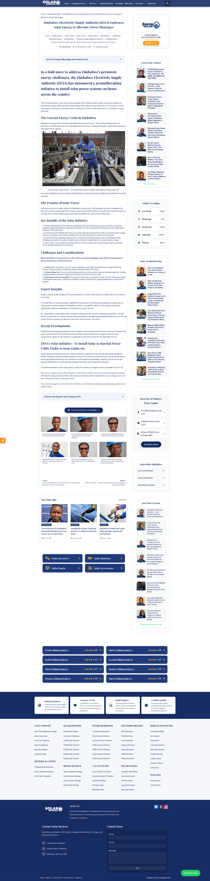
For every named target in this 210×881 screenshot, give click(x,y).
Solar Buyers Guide (70, 731)
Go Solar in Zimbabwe (71, 736)
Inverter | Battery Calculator (103, 776)
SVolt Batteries (127, 736)
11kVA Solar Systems (71, 758)
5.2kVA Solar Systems (71, 749)
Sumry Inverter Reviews (101, 754)
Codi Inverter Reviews (100, 731)
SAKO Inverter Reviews (101, 758)
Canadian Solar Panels (129, 771)
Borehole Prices (98, 789)
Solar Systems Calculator (101, 771)
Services (92, 3)
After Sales (129, 3)
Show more (122, 500)
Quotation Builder (99, 780)
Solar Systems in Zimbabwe (84, 410)
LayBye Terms (155, 758)
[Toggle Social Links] (2, 440)
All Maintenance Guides (150, 379)
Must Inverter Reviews (101, 736)
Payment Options (156, 763)
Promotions (154, 740)
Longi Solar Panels (128, 785)
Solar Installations (41, 745)
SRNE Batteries (127, 754)
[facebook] (156, 807)
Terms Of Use (155, 785)
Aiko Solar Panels (127, 789)
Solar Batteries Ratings (72, 776)
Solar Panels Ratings (71, 785)
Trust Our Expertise (42, 740)
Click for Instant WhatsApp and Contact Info (67, 59)
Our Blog (119, 3)
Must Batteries (127, 731)
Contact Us (151, 3)
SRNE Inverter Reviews (101, 749)
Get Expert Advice (151, 444)
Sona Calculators (145, 478)
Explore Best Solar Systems (150, 624)
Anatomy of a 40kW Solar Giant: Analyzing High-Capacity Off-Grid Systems (112, 531)
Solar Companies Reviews (44, 771)
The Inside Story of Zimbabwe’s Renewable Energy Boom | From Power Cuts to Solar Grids (54, 531)
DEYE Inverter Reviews (101, 745)
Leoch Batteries (127, 749)
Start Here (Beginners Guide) (46, 731)
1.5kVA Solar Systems (71, 740)
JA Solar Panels (127, 780)
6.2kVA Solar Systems (71, 754)
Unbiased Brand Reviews (44, 767)
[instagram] (166, 807)
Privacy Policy (155, 780)
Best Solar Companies (43, 776)
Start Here (139, 3)
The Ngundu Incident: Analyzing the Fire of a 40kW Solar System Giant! (83, 531)
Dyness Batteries (128, 745)
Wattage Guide (98, 785)
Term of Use (57, 878)
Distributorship (40, 754)
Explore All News (150, 184)
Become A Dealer (41, 749)
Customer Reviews (157, 745)
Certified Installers (157, 731)
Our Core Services (145, 470)
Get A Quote (155, 736)
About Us (49, 878)
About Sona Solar (41, 736)
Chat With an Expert (146, 485)
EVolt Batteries (127, 740)
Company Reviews (106, 3)
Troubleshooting (156, 754)
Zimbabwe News (54, 14)
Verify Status (152, 43)
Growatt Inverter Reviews (102, 740)
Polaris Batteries (127, 758)
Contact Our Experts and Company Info (62, 396)
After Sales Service (157, 749)
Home (67, 3)
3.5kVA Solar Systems (71, 745)
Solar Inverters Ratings (72, 780)
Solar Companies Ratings (72, 771)
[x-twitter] (161, 807)
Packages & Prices (78, 3)
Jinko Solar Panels (128, 776)
